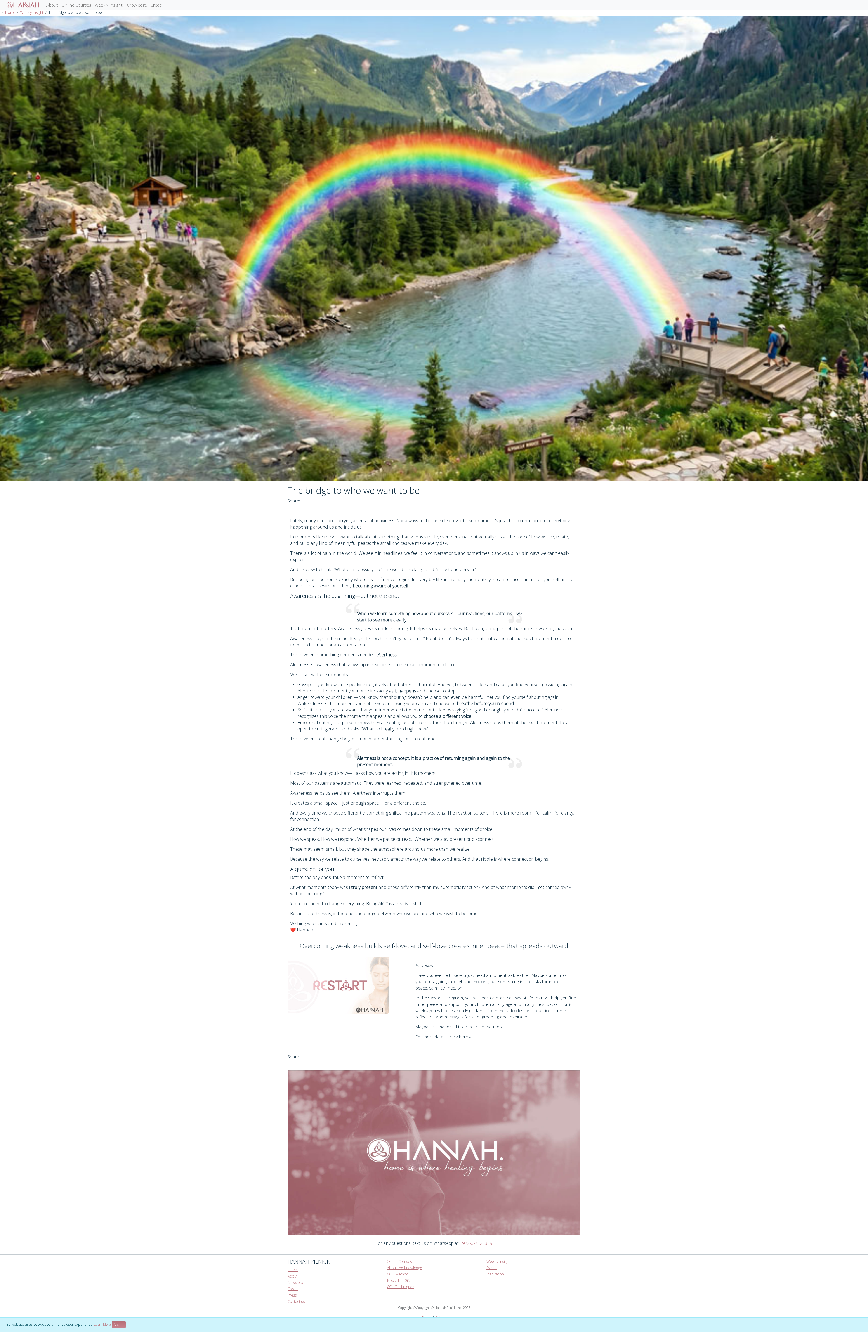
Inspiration (495, 1274)
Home (10, 12)
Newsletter (296, 1282)
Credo (156, 5)
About (52, 5)
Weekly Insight (109, 5)
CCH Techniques (400, 1286)
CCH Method (397, 1274)
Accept (119, 1325)
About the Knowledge (404, 1267)
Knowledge (136, 5)
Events (491, 1267)
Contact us (296, 1301)
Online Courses (76, 5)
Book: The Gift (398, 1280)
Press (292, 1295)
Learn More (102, 1324)
